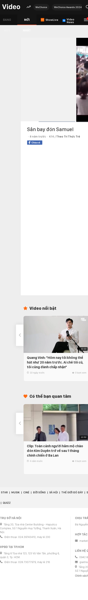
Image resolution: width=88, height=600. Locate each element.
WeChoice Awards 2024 (68, 7)
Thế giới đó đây (72, 492)
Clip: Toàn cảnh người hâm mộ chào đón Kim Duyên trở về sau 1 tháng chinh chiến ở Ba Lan (55, 450)
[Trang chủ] (11, 7)
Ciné (26, 492)
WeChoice (41, 7)
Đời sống (39, 492)
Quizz (7, 502)
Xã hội (53, 492)
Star (4, 492)
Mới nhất (27, 21)
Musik (15, 492)
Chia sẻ (35, 142)
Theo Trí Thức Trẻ (68, 136)
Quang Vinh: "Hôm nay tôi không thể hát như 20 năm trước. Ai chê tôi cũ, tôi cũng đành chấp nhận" (55, 362)
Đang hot (7, 21)
